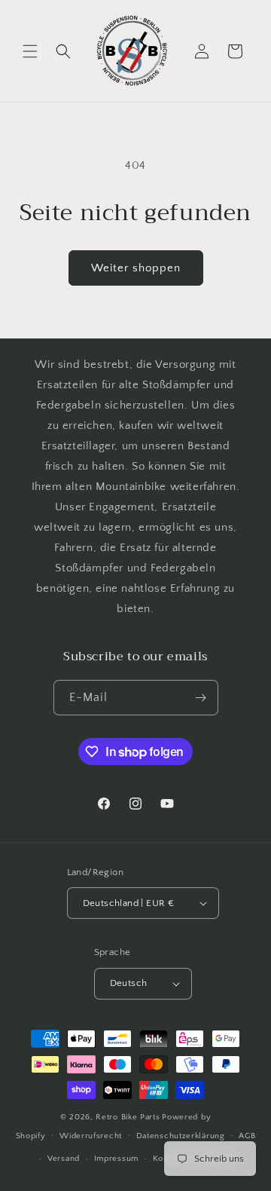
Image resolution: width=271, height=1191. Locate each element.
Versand (63, 1158)
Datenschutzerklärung (180, 1135)
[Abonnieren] (201, 697)
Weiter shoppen (136, 268)
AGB (247, 1135)
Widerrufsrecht (90, 1135)
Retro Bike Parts (128, 1117)
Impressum (116, 1158)
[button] (30, 51)
